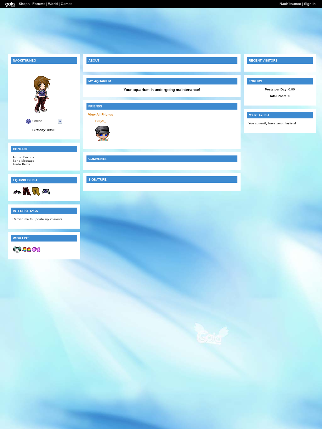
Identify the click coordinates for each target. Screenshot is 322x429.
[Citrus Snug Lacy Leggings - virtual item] (36, 195)
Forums (38, 4)
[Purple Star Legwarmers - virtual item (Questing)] (36, 253)
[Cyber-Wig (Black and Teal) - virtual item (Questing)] (17, 253)
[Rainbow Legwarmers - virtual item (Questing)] (26, 253)
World (53, 4)
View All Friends (100, 114)
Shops (24, 4)
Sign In (310, 4)
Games (66, 4)
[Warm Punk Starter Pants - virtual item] (26, 195)
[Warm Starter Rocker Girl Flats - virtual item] (17, 195)
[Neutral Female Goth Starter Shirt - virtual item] (45, 195)
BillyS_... (102, 121)
